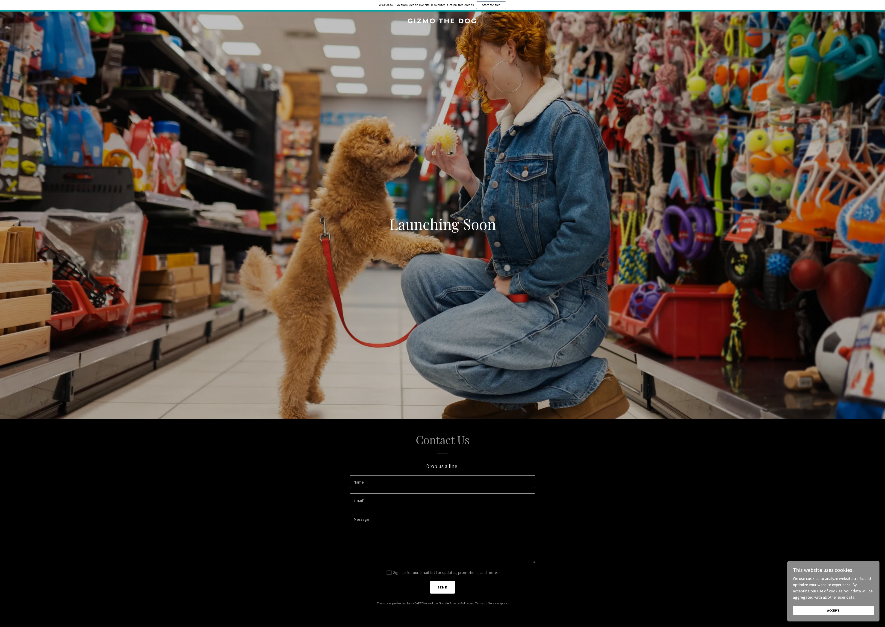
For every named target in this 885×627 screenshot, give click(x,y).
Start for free (491, 5)
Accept (833, 610)
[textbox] (442, 481)
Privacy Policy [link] (459, 603)
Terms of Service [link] (487, 603)
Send (442, 587)
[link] (442, 21)
